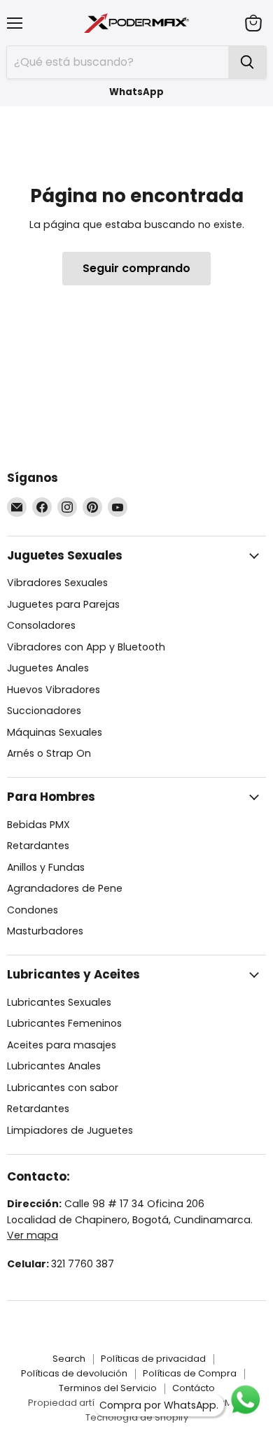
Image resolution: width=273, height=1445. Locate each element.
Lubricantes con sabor (62, 1088)
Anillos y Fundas (46, 867)
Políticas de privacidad (153, 1358)
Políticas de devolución (74, 1373)
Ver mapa (32, 1235)
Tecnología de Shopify (136, 1417)
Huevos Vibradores (53, 690)
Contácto (193, 1388)
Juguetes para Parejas (63, 604)
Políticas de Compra (190, 1373)
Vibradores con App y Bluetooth (86, 647)
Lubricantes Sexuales (59, 1002)
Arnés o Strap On (49, 753)
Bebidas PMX (38, 825)
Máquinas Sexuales (54, 732)
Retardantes (38, 846)
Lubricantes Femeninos (64, 1023)
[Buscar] (247, 62)
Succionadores (44, 711)
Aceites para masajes (61, 1045)
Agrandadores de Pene (64, 888)
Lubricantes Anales (54, 1066)
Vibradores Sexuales (57, 583)
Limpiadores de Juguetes (70, 1130)
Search (68, 1358)
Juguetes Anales (48, 668)
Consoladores (41, 625)
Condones (32, 910)
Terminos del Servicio (108, 1388)
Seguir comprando (136, 268)
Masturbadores (45, 931)
